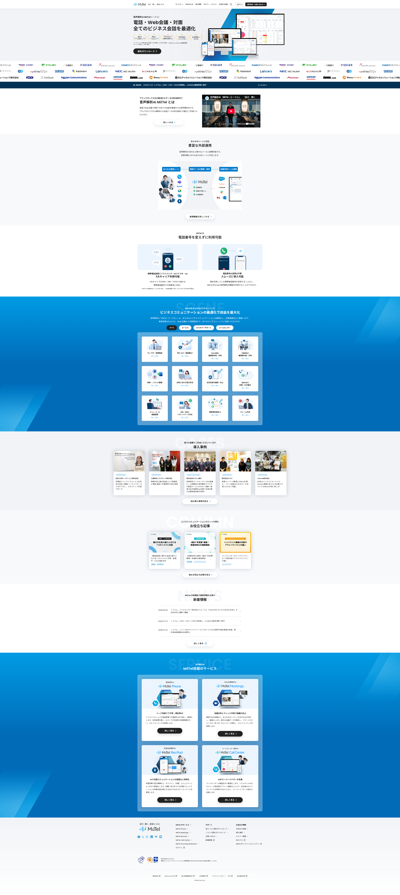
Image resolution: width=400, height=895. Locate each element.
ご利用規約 (202, 876)
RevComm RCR (170, 876)
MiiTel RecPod (181, 836)
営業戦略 (189, 562)
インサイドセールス (200, 562)
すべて (171, 328)
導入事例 (198, 4)
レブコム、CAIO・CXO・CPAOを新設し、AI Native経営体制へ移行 (180, 85)
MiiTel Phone (181, 829)
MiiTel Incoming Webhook (186, 844)
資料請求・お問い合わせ (255, 4)
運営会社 (155, 876)
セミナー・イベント (210, 4)
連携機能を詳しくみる (199, 216)
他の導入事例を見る (199, 501)
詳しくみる (168, 122)
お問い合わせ (211, 836)
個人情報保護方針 (186, 876)
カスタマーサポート (203, 328)
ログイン (240, 4)
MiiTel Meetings (182, 832)
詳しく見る (199, 643)
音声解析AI (160, 564)
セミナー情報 (241, 836)
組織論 (153, 564)
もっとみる (261, 85)
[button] (231, 111)
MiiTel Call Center (183, 840)
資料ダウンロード (146, 51)
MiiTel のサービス (182, 825)
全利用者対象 (241, 876)
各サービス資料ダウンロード (216, 829)
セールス (185, 328)
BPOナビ (239, 840)
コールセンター (225, 328)
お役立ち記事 (223, 4)
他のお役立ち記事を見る (199, 574)
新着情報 (209, 840)
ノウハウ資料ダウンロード (216, 832)
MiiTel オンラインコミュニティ (247, 844)
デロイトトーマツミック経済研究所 (178, 43)
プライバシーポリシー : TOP (221, 876)
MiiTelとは (189, 4)
